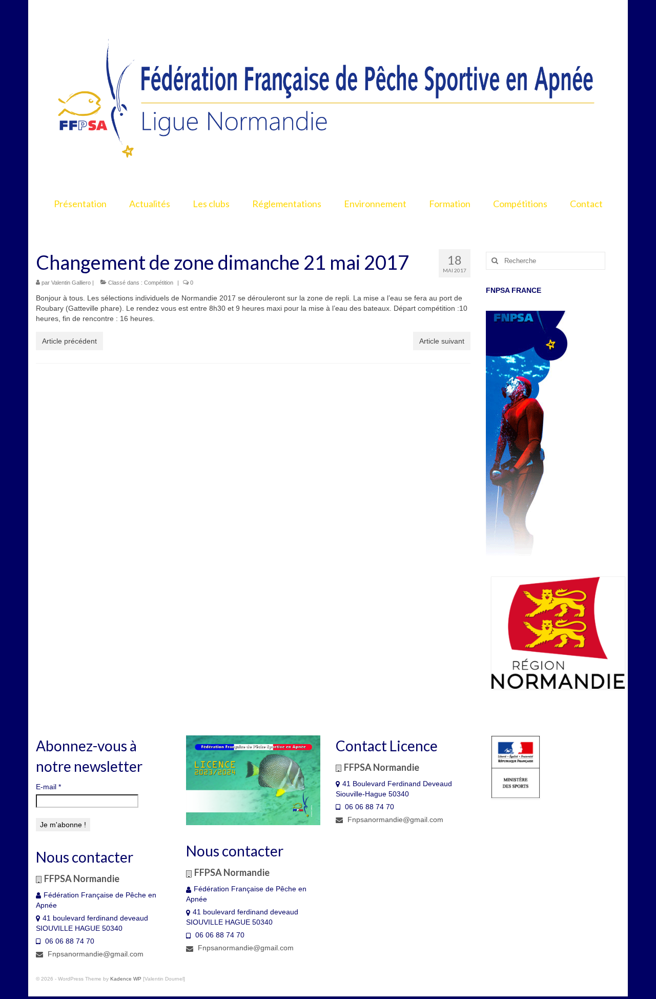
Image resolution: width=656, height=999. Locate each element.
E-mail (48, 787)
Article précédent (69, 341)
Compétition (158, 282)
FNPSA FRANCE (513, 290)
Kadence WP (125, 979)
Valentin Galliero (71, 282)
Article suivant (441, 341)
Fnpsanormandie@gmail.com (95, 954)
